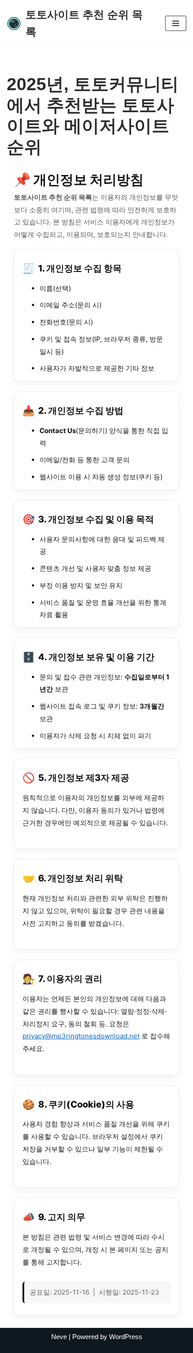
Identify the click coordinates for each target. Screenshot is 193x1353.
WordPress (125, 1336)
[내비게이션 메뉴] (175, 23)
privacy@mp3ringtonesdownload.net (81, 1036)
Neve (59, 1336)
